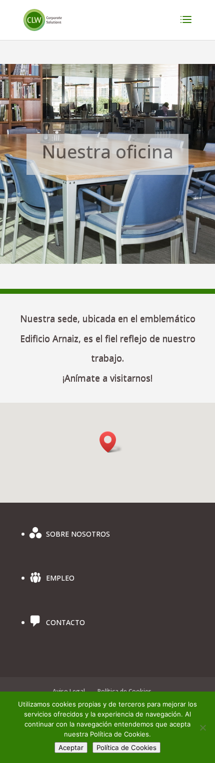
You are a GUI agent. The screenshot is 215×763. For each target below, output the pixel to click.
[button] (111, 442)
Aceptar (71, 748)
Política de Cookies (126, 748)
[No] (203, 728)
